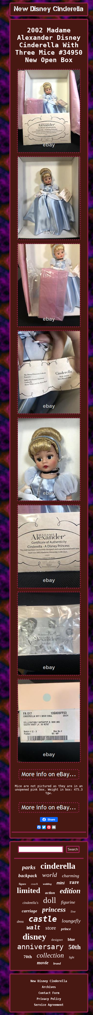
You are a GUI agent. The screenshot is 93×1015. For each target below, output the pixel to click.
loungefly (71, 920)
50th (74, 947)
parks (28, 867)
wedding (47, 884)
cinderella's (30, 903)
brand (57, 963)
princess (54, 909)
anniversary (40, 946)
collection (50, 955)
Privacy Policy (49, 999)
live (73, 911)
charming (70, 875)
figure (22, 883)
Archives (49, 987)
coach (34, 883)
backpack (27, 875)
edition (70, 891)
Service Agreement (48, 1005)
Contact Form (48, 993)
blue (71, 939)
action (50, 893)
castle (43, 919)
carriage (29, 911)
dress (20, 921)
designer (57, 940)
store (50, 928)
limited (28, 890)
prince (66, 929)
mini (60, 883)
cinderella (57, 865)
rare (74, 882)
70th (28, 956)
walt (33, 927)
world (49, 874)
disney (34, 937)
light (71, 957)
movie (42, 962)
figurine (68, 902)
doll (49, 900)
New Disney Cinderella (49, 981)
